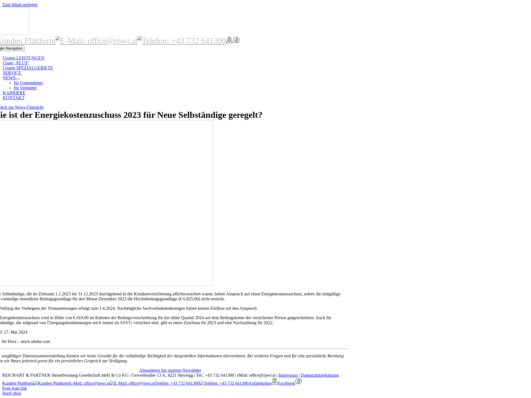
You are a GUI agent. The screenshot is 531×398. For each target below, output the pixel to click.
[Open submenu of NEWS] (17, 79)
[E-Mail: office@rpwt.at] (96, 40)
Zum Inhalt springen (20, 4)
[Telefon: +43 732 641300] (181, 40)
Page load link (14, 388)
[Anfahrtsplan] (229, 40)
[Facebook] (236, 40)
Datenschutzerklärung (320, 375)
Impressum (288, 375)
